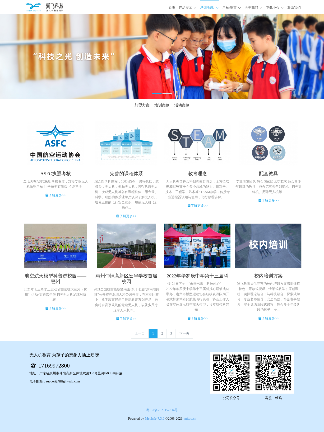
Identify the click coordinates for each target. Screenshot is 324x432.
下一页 (184, 333)
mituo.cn (190, 418)
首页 (172, 7)
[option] (162, 56)
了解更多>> (57, 195)
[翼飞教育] (44, 7)
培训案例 (162, 105)
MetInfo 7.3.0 (154, 418)
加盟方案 (142, 105)
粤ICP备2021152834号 (162, 410)
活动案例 (182, 105)
